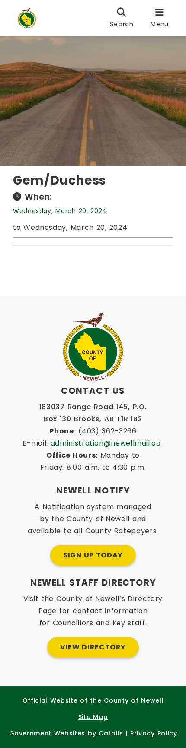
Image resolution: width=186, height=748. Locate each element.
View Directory (93, 647)
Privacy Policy (153, 733)
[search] (122, 18)
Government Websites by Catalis (66, 733)
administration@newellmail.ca (106, 443)
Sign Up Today (93, 555)
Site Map (93, 717)
